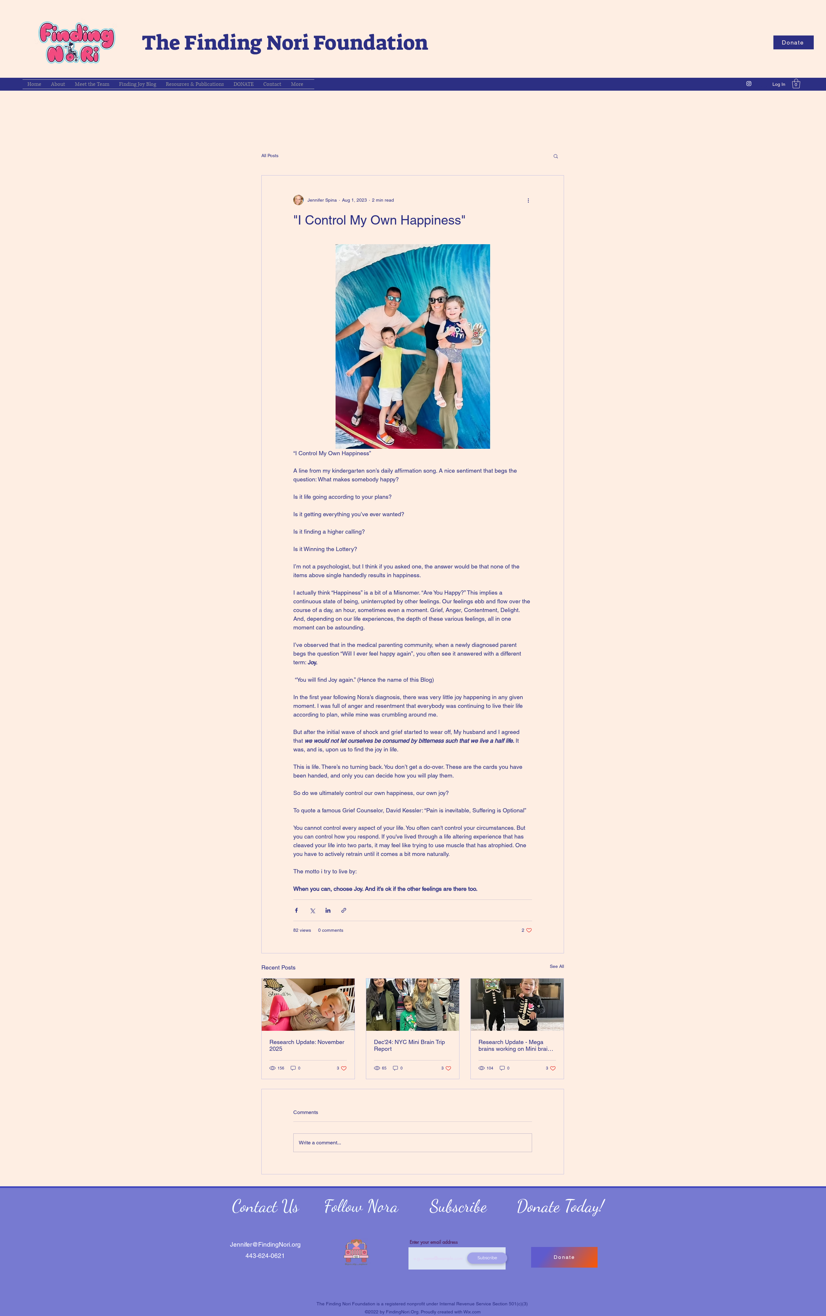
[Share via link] (344, 910)
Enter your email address (434, 1242)
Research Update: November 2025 (306, 1045)
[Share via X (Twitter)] (312, 910)
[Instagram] (749, 83)
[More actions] (528, 200)
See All (557, 966)
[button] (793, 42)
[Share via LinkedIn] (328, 910)
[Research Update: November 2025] (308, 1005)
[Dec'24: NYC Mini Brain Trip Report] (412, 1005)
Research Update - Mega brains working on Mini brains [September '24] (516, 1045)
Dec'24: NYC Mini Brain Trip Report (409, 1045)
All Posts (269, 155)
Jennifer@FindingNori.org (265, 1244)
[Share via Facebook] (296, 910)
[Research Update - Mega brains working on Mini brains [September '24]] (517, 1005)
